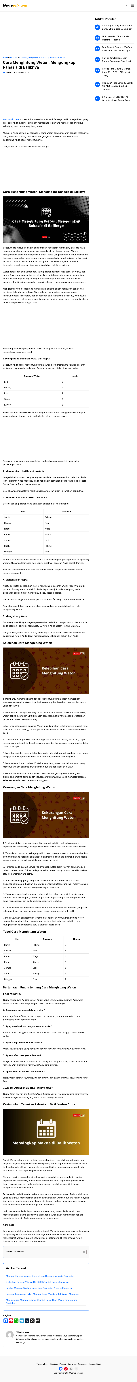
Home (5, 57)
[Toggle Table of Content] (83, 1252)
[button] (127, 5)
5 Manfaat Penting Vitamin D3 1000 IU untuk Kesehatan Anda (37, 1282)
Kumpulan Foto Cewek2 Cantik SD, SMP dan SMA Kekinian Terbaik (117, 86)
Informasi (13, 57)
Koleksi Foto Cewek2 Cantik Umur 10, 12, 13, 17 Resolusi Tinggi (116, 72)
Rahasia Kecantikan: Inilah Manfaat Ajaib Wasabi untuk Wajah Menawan (42, 1294)
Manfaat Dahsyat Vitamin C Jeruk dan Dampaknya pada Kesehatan (40, 1276)
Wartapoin (10, 72)
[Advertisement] (46, 36)
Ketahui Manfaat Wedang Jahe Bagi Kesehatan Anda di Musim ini (39, 1288)
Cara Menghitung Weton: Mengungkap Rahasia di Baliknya (42, 57)
